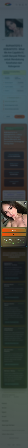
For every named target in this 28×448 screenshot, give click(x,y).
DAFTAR (14, 234)
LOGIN (14, 230)
